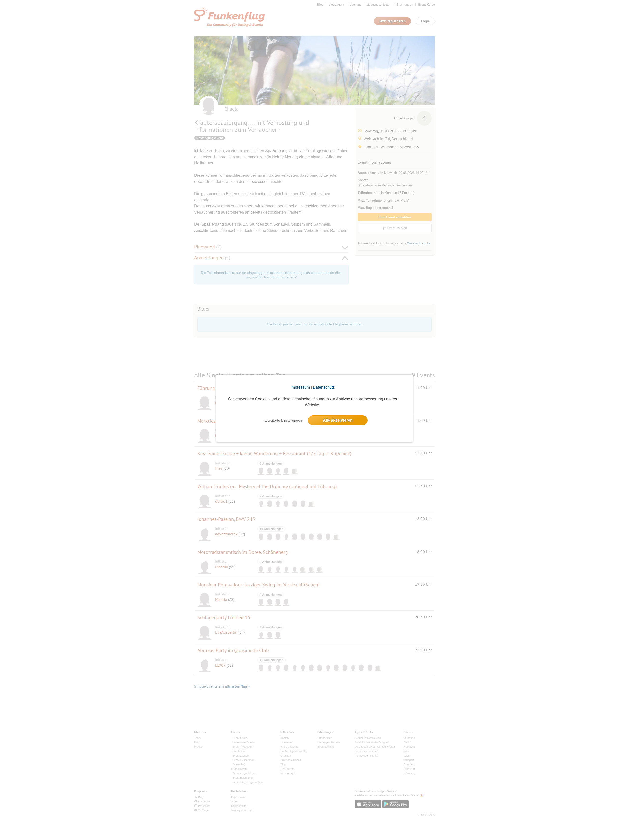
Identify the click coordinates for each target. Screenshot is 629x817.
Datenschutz (324, 387)
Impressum (300, 387)
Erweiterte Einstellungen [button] (283, 420)
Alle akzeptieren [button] (338, 420)
